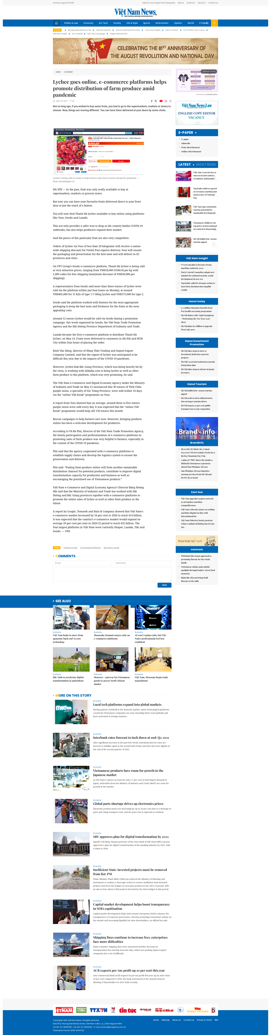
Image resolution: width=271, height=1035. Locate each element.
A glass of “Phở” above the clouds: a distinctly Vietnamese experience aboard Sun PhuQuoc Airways (197, 463)
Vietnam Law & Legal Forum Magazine (158, 3)
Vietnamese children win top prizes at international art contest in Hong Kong (205, 225)
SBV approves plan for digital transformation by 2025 (131, 836)
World (191, 23)
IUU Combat (77, 33)
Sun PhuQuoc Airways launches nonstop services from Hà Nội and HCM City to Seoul (196, 474)
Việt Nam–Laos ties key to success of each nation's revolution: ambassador (204, 175)
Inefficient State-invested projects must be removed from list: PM (130, 872)
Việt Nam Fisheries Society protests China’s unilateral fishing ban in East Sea (197, 523)
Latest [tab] (185, 164)
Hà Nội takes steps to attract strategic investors (197, 371)
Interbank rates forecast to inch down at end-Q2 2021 (131, 737)
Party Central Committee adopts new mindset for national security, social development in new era (198, 275)
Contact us (188, 1020)
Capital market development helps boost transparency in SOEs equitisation (131, 906)
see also (63, 601)
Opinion (178, 23)
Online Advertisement (191, 151)
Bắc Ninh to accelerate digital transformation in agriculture (68, 679)
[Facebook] (151, 101)
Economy (88, 23)
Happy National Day (118, 33)
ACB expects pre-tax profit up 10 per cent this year (129, 970)
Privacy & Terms (204, 1020)
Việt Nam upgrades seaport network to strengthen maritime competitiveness (197, 502)
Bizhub (181, 3)
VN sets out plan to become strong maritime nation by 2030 (196, 266)
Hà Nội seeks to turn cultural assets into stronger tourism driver (196, 400)
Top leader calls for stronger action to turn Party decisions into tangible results (198, 286)
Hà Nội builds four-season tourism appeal (205, 240)
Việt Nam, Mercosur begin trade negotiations (151, 679)
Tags (56, 548)
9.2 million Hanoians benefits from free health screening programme (196, 309)
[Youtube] (161, 101)
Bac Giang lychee (111, 548)
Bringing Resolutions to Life (79, 30)
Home (58, 72)
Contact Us (213, 3)
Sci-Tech (103, 23)
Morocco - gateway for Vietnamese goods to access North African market (112, 680)
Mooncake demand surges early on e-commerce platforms (112, 637)
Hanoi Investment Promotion (128, 30)
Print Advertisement (190, 147)
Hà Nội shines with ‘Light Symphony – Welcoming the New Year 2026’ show (197, 318)
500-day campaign (96, 33)
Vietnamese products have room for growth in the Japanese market (128, 772)
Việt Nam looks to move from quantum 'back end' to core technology (68, 638)
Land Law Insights (153, 30)
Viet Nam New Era (103, 30)
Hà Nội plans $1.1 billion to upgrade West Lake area (196, 328)
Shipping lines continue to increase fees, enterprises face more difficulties (130, 939)
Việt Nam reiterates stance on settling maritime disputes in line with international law (198, 513)
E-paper (186, 133)
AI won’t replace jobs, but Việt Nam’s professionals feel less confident (150, 638)
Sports (146, 23)
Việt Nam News (135, 12)
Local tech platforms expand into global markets (127, 704)
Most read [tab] (206, 164)
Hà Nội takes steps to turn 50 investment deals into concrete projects (195, 354)
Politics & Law (71, 23)
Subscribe (185, 143)
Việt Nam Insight (60, 33)
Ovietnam (191, 3)
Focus (57, 30)
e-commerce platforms (90, 548)
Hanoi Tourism (172, 30)
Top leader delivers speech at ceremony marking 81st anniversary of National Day (205, 193)
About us (176, 1020)
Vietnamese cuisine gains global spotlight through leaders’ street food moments (198, 570)
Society (117, 23)
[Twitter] (156, 101)
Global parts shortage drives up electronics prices (128, 803)
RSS (216, 1020)
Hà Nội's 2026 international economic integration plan (198, 363)
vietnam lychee (70, 548)
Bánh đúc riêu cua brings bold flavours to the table (194, 579)
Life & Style (132, 23)
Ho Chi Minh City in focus (194, 30)
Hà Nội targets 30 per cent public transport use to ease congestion (195, 407)
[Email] (170, 101)
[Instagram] (166, 101)
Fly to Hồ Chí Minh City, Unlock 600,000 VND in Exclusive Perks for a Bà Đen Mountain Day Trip (198, 452)
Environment (162, 23)
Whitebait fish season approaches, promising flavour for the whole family (196, 559)
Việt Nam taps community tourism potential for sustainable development (205, 209)
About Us (202, 3)
